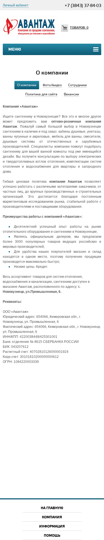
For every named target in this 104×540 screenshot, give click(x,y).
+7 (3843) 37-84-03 (83, 5)
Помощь (52, 536)
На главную (52, 508)
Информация (52, 526)
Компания (52, 517)
